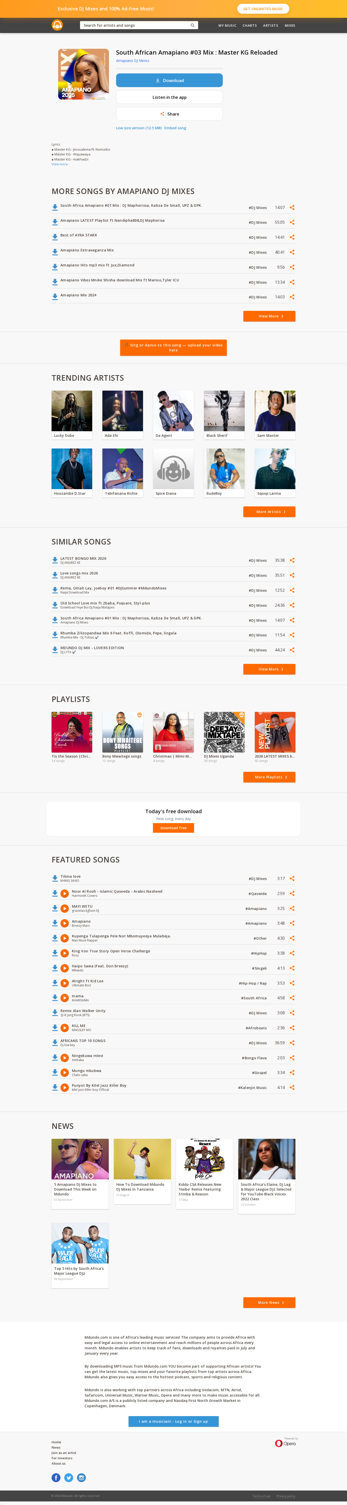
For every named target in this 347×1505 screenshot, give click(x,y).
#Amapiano (256, 908)
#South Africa (254, 998)
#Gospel (260, 1072)
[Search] (192, 25)
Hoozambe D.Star (70, 493)
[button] (169, 114)
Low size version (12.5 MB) (139, 127)
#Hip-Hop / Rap (253, 983)
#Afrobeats (257, 1028)
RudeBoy (214, 493)
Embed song (175, 127)
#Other (261, 938)
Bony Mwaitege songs (121, 756)
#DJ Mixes (258, 207)
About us (59, 1463)
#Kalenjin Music (253, 1087)
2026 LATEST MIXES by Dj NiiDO (275, 756)
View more (60, 164)
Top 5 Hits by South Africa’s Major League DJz (79, 1271)
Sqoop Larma (269, 493)
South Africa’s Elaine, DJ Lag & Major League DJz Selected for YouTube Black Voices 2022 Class (266, 1191)
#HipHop (259, 953)
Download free (173, 828)
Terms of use (262, 1496)
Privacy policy (286, 1496)
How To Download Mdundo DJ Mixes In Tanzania (140, 1187)
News (56, 1447)
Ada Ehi (111, 435)
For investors (62, 1458)
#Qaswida (258, 893)
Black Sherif (217, 435)
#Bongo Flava (255, 1057)
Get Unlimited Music (263, 8)
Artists (270, 25)
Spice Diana (166, 493)
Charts (250, 25)
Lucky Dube (64, 435)
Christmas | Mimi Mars (173, 756)
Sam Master (268, 435)
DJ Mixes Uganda (219, 756)
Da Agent (164, 435)
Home (56, 1442)
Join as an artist (64, 1452)
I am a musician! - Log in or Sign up (173, 1421)
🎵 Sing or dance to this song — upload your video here (173, 348)
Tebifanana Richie (121, 493)
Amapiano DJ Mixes (132, 60)
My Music (227, 25)
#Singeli (260, 968)
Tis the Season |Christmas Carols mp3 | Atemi (72, 756)
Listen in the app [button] (169, 97)
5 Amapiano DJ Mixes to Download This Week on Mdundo (75, 1189)
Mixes (290, 25)
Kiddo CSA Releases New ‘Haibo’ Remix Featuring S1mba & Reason (200, 1189)
